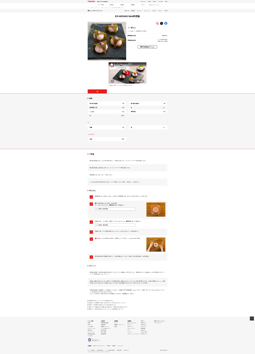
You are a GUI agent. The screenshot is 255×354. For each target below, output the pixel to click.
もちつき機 (90, 335)
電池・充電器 (103, 332)
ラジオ (129, 330)
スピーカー (130, 332)
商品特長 (133, 10)
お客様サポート (144, 322)
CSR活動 (108, 345)
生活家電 (111, 4)
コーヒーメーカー (91, 332)
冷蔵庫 (89, 322)
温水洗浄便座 (103, 330)
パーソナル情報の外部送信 (110, 350)
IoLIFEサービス (144, 333)
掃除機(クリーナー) (104, 326)
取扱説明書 (143, 328)
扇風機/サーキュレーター (119, 324)
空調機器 (122, 4)
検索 (166, 1)
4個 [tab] (97, 91)
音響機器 (133, 4)
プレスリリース (121, 345)
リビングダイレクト (158, 322)
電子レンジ (90, 324)
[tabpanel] (127, 121)
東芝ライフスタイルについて (99, 345)
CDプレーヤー (130, 326)
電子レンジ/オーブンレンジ (95, 7)
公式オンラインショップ (154, 4)
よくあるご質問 (144, 332)
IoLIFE (165, 10)
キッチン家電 (101, 4)
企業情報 (149, 1)
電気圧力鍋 (90, 330)
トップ (89, 7)
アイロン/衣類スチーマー (106, 328)
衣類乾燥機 (103, 324)
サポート (143, 4)
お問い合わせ (143, 1)
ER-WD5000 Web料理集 (116, 7)
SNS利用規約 (119, 350)
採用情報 (154, 1)
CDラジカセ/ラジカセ (132, 322)
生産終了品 (143, 330)
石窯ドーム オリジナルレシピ (106, 7)
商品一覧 (127, 10)
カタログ (154, 10)
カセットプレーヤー (131, 328)
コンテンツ (139, 10)
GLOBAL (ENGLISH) (163, 350)
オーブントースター (91, 328)
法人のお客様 (160, 1)
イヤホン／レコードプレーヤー (134, 333)
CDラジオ (129, 324)
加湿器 (115, 326)
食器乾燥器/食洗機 (91, 333)
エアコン (116, 322)
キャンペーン (147, 10)
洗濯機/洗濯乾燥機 (104, 322)
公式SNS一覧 (126, 350)
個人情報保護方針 (100, 350)
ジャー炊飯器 (90, 326)
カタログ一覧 (143, 326)
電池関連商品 (103, 333)
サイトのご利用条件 (91, 350)
